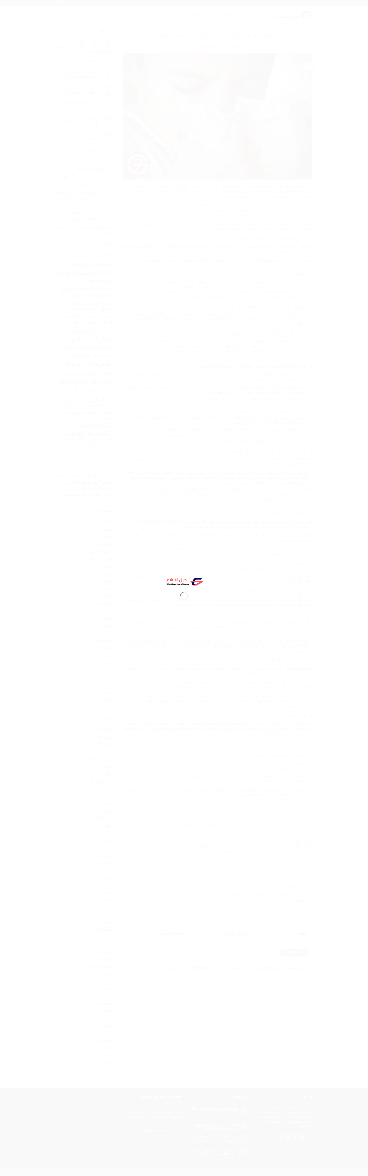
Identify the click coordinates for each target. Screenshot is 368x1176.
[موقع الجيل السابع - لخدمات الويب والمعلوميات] (184, 581)
